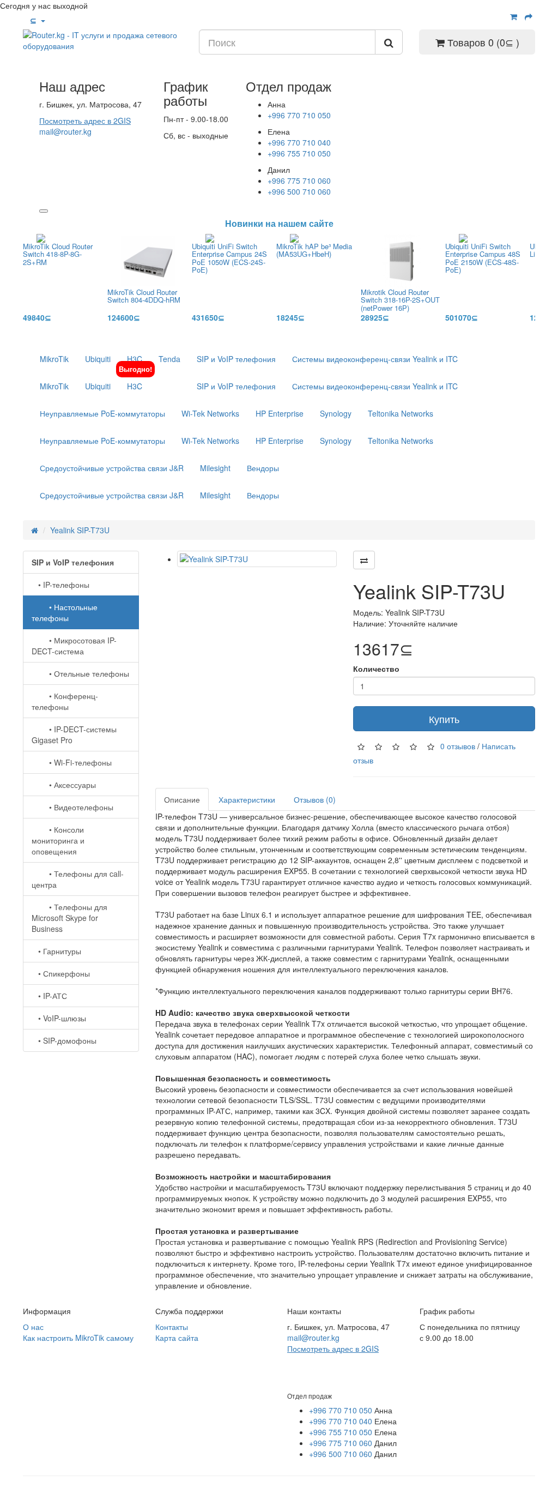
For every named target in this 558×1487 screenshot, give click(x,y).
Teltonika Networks (400, 413)
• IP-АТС (49, 995)
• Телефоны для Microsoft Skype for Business (69, 917)
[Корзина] (513, 16)
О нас (33, 1326)
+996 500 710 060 (299, 191)
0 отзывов (457, 746)
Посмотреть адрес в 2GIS (85, 120)
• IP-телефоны (60, 584)
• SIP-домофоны (64, 1040)
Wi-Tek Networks (210, 413)
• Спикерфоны (61, 973)
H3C (134, 358)
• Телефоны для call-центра (78, 879)
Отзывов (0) (315, 799)
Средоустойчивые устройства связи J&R (112, 467)
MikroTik (54, 358)
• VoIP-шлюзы (59, 1018)
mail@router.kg (65, 131)
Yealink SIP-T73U (80, 530)
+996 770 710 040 (299, 142)
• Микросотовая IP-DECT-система (74, 646)
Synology (335, 413)
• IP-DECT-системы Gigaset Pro (74, 734)
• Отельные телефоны (80, 673)
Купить (444, 719)
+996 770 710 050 (299, 115)
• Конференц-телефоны (65, 701)
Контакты (171, 1326)
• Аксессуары (64, 784)
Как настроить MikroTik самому (78, 1337)
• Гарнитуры (56, 951)
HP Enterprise (280, 413)
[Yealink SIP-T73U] (257, 559)
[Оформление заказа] (528, 16)
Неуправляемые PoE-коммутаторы (102, 413)
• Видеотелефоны (72, 807)
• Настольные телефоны (65, 612)
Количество (376, 668)
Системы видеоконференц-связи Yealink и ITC (375, 358)
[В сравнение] (364, 560)
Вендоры (263, 467)
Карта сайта (176, 1337)
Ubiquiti (98, 358)
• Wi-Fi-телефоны (72, 762)
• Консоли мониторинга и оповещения (58, 840)
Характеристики (247, 799)
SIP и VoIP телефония (236, 358)
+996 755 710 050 (299, 153)
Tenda (169, 358)
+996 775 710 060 (299, 180)
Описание (182, 799)
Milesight (215, 467)
